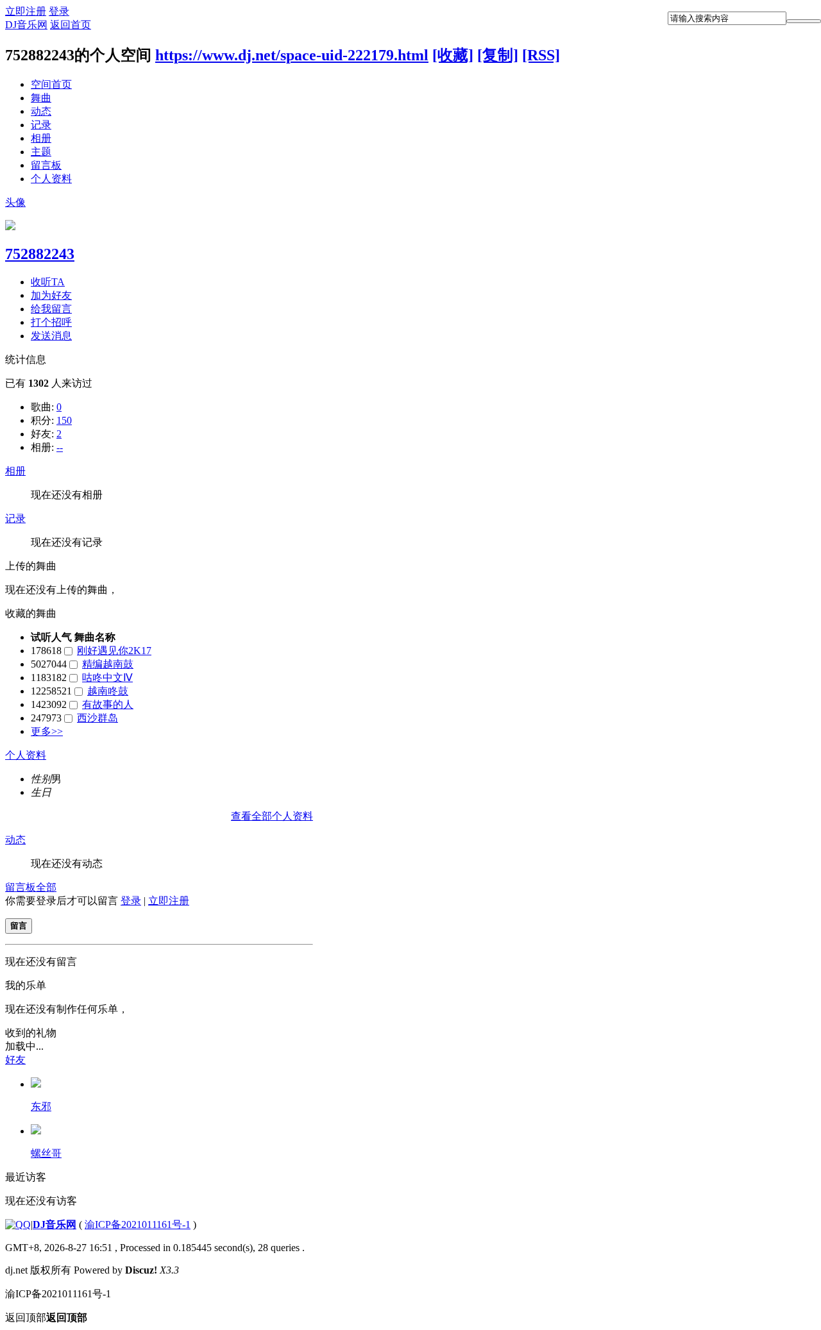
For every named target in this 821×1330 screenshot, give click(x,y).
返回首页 (70, 24)
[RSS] (541, 55)
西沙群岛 (97, 717)
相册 (41, 138)
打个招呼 (51, 322)
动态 (41, 111)
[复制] (497, 55)
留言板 (46, 165)
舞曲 (41, 97)
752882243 (39, 254)
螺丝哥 (46, 1153)
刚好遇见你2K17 (114, 650)
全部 (46, 887)
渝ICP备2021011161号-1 (137, 1224)
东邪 (41, 1106)
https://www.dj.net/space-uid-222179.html (291, 55)
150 (64, 420)
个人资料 (51, 178)
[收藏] (452, 55)
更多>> (47, 731)
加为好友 (51, 295)
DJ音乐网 (26, 24)
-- (59, 447)
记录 (41, 124)
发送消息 (51, 335)
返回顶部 (46, 1317)
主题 (41, 151)
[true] (803, 21)
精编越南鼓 (107, 664)
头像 (15, 202)
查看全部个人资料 (272, 816)
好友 (15, 1059)
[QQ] (18, 1224)
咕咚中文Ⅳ (107, 677)
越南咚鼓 (107, 691)
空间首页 (51, 84)
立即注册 (25, 11)
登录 (59, 11)
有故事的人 (107, 704)
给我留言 (51, 308)
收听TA (48, 281)
